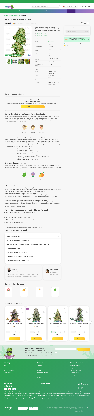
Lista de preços (7, 372)
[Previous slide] (4, 61)
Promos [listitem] (71, 11)
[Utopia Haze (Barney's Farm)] (18, 41)
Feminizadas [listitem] (8, 11)
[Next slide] (31, 61)
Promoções (6, 375)
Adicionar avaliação (33, 106)
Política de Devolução (9, 370)
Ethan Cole (14, 269)
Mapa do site (40, 377)
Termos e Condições (75, 365)
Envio (5, 365)
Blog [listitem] (79, 11)
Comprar (15, 338)
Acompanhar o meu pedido (10, 368)
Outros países (46, 383)
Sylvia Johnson (54, 269)
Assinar (83, 349)
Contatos (39, 368)
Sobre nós (39, 365)
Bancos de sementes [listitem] (59, 11)
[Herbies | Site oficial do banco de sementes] (10, 7)
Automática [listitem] (19, 11)
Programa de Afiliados (42, 372)
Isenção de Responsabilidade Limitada (79, 368)
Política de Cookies (74, 372)
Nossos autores (40, 375)
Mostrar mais (58, 31)
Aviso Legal (73, 375)
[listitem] (80, 6)
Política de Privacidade (75, 370)
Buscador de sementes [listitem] (32, 11)
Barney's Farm (51, 41)
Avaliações (39, 370)
